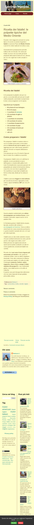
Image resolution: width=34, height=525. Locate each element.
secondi (21, 284)
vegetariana (11, 429)
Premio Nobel (6, 420)
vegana (26, 284)
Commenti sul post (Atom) (16, 345)
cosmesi (4, 423)
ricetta (17, 284)
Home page (17, 341)
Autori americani (6, 408)
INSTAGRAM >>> (9, 372)
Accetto (14, 523)
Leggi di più (19, 520)
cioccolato (13, 421)
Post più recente (8, 340)
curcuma (19, 112)
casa (8, 422)
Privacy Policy (8, 296)
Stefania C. (16, 353)
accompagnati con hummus (12, 227)
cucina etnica (11, 284)
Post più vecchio (25, 340)
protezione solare (11, 427)
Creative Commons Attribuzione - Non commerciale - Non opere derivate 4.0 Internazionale (7, 460)
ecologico (10, 425)
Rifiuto (20, 523)
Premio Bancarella (9, 418)
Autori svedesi (12, 416)
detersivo (4, 425)
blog (12, 361)
